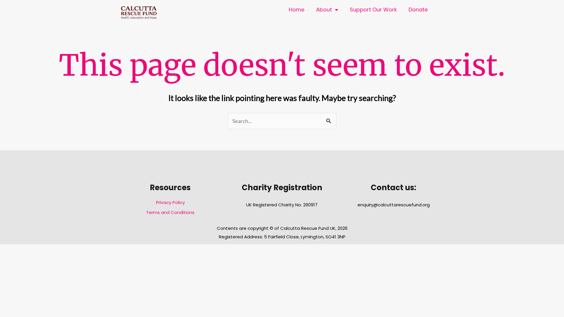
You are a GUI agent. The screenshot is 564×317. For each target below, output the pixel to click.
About (324, 9)
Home (296, 9)
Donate (418, 9)
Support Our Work (373, 9)
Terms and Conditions (170, 212)
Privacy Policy (170, 202)
